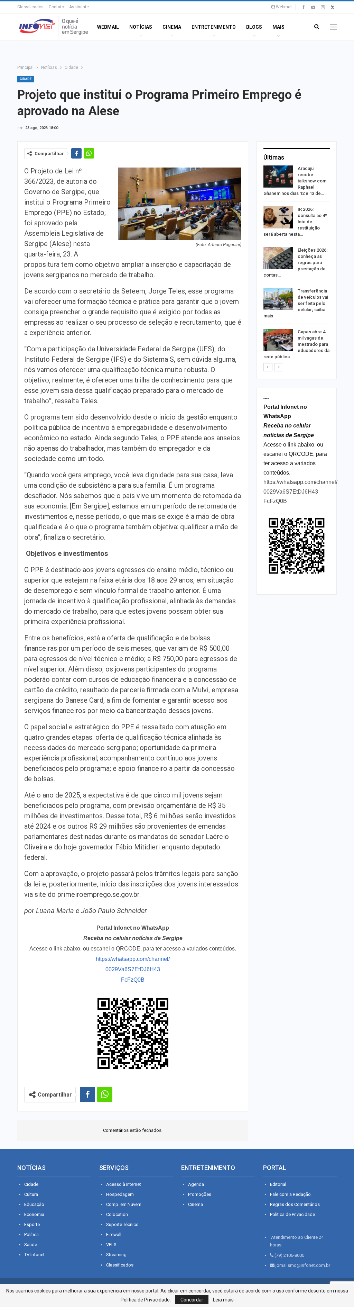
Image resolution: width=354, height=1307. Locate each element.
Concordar (191, 1300)
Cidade (25, 79)
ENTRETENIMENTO (214, 27)
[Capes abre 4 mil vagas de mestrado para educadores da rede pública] (278, 340)
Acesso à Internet (123, 1184)
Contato (56, 6)
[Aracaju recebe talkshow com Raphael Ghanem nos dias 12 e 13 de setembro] (278, 176)
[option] (296, 263)
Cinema (171, 27)
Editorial (278, 1184)
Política (31, 1234)
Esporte (32, 1224)
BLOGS (254, 27)
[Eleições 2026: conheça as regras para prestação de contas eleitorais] (278, 258)
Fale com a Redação (290, 1194)
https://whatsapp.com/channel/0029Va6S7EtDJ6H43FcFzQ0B (133, 969)
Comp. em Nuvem (123, 1204)
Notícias (140, 27)
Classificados (30, 6)
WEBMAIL (108, 27)
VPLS (111, 1244)
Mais (278, 27)
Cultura (31, 1194)
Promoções (199, 1194)
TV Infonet (34, 1254)
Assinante (79, 6)
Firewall (113, 1234)
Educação (34, 1204)
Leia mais (223, 1299)
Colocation (117, 1214)
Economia (34, 1214)
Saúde (30, 1244)
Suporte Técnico (122, 1224)
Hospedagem (120, 1194)
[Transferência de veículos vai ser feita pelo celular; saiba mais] (278, 299)
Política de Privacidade (292, 1214)
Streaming (116, 1254)
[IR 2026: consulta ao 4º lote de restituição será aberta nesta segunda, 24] (278, 217)
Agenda (196, 1184)
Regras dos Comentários (295, 1204)
